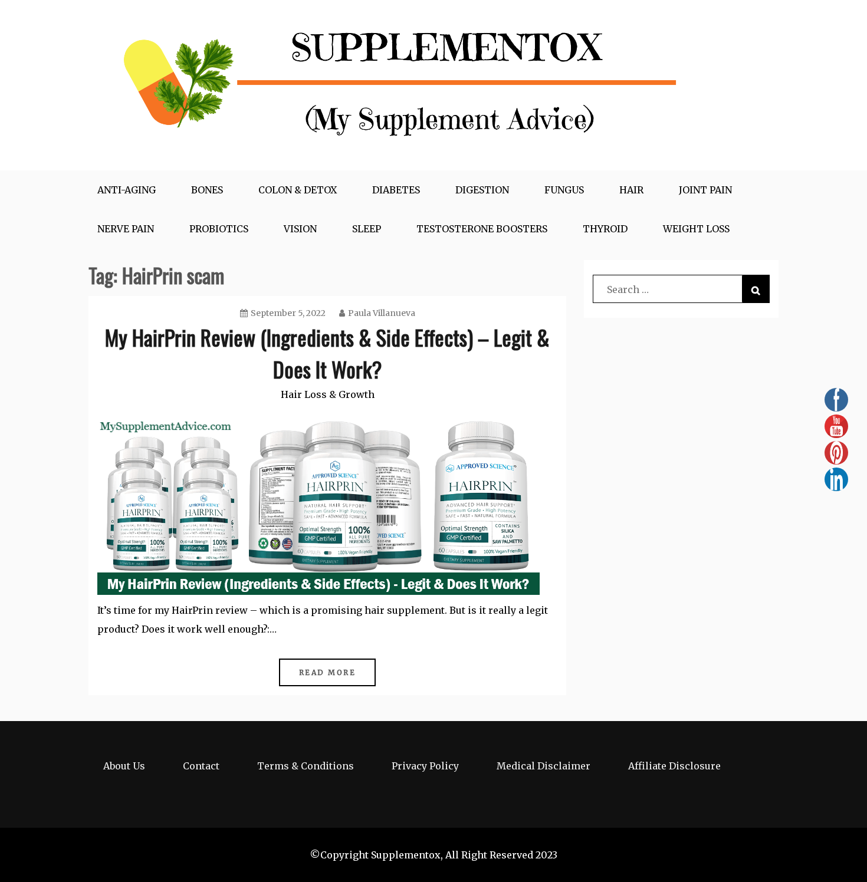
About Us (124, 766)
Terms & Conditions (305, 766)
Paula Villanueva (381, 313)
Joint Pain (705, 190)
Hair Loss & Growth (328, 394)
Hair (631, 190)
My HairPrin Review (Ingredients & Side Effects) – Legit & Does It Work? (327, 352)
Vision (300, 229)
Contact (201, 766)
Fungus (564, 190)
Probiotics (218, 229)
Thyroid (605, 229)
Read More (327, 672)
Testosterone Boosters (481, 229)
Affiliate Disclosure (674, 766)
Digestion (482, 190)
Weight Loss (696, 229)
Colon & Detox (297, 190)
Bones (207, 190)
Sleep (366, 229)
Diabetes (396, 190)
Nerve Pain (125, 229)
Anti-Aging (126, 190)
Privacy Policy (425, 766)
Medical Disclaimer (543, 766)
